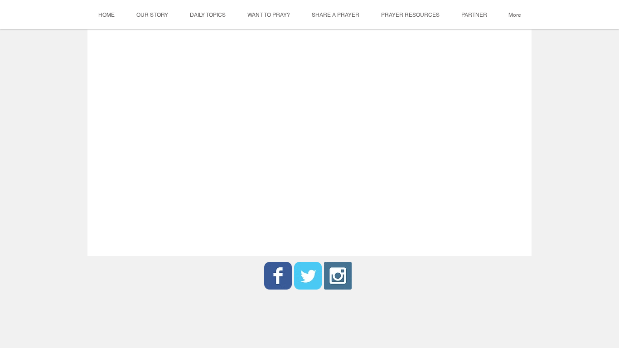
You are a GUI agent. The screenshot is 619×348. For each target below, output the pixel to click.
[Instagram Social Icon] (338, 276)
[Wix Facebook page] (278, 276)
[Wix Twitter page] (308, 276)
